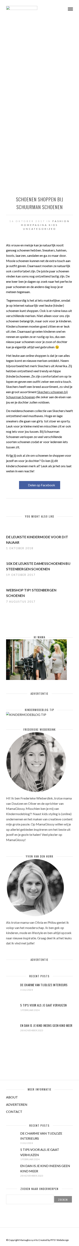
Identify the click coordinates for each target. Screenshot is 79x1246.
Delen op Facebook (41, 485)
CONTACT (14, 1111)
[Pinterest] (42, 1234)
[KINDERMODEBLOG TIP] (26, 714)
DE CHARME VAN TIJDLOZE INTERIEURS (44, 985)
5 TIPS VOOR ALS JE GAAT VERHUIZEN (43, 1005)
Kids (53, 225)
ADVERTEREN (16, 1104)
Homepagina (34, 225)
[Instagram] (47, 1234)
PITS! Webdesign (59, 1240)
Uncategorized (39, 228)
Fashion (61, 221)
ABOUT (12, 1097)
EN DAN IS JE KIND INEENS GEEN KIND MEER (46, 1025)
